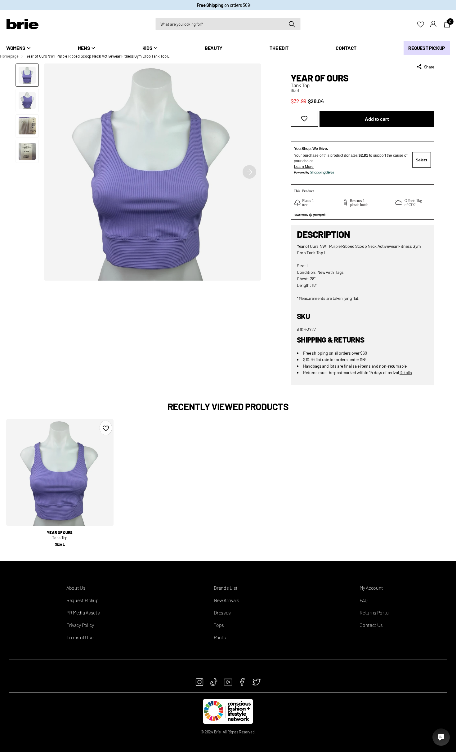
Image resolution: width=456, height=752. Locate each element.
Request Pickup (426, 48)
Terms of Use (79, 637)
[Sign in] (433, 24)
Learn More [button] (304, 166)
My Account (371, 588)
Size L (60, 544)
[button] (249, 172)
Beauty (213, 48)
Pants (220, 637)
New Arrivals (226, 600)
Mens (84, 48)
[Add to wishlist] (304, 119)
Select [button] (421, 160)
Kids (147, 48)
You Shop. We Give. (311, 148)
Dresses (222, 612)
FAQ (363, 600)
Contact (346, 48)
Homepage (9, 56)
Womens (15, 48)
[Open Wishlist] (423, 24)
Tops (219, 625)
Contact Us (371, 625)
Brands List (225, 588)
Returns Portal (375, 612)
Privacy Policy (80, 625)
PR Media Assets (83, 612)
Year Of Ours (319, 77)
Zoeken (292, 24)
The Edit (279, 48)
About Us (75, 588)
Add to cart (377, 119)
